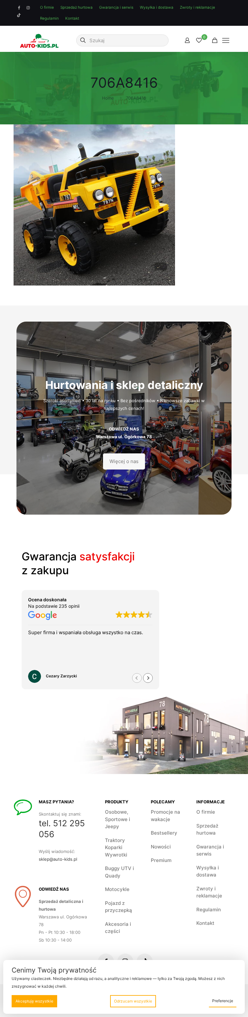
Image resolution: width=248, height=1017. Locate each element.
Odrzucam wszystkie (133, 1001)
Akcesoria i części (118, 928)
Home (108, 98)
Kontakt (72, 18)
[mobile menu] (226, 40)
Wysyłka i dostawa (156, 7)
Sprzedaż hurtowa (76, 7)
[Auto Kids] (39, 40)
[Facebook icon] (19, 7)
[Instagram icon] (28, 7)
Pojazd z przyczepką (118, 907)
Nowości (161, 847)
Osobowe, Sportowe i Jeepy (117, 819)
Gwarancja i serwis (116, 7)
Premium (161, 860)
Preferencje (222, 1000)
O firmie (47, 7)
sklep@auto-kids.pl (58, 859)
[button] (148, 678)
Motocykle (117, 889)
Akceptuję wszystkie (34, 1001)
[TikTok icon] (19, 15)
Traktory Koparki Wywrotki (116, 847)
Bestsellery (164, 833)
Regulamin (49, 18)
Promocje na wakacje (165, 815)
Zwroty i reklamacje (197, 7)
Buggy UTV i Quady (119, 872)
